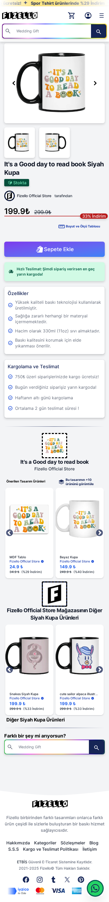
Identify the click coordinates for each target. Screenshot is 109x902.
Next (99, 533)
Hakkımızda (18, 842)
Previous (9, 533)
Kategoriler (45, 842)
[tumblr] (54, 881)
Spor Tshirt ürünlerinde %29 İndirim (59, 3)
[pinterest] (82, 881)
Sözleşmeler (73, 842)
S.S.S (13, 849)
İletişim (90, 849)
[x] (68, 881)
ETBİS (22, 862)
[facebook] (27, 881)
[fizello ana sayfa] (25, 15)
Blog (93, 842)
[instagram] (41, 881)
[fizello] (54, 804)
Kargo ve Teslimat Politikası (50, 849)
